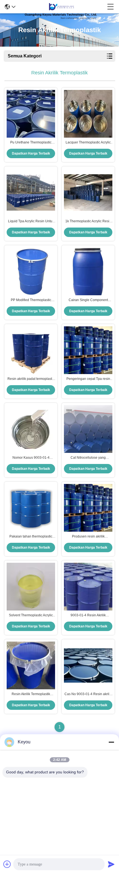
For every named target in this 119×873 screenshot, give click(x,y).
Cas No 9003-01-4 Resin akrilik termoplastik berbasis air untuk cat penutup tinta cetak (88, 694)
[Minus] (111, 742)
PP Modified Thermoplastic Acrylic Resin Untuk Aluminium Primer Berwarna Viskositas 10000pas (31, 300)
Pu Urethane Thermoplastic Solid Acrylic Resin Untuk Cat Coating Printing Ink (31, 142)
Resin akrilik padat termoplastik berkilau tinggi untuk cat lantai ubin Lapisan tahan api (31, 379)
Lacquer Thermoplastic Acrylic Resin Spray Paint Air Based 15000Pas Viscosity (88, 142)
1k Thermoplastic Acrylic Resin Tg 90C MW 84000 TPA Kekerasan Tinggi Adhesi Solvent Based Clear (88, 221)
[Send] (111, 864)
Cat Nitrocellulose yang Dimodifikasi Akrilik (88, 458)
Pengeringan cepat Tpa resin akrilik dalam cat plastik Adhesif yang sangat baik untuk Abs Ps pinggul (88, 379)
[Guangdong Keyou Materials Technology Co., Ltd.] (61, 6)
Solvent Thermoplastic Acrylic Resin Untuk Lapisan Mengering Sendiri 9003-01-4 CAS (31, 615)
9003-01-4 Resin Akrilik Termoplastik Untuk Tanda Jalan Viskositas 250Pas (88, 615)
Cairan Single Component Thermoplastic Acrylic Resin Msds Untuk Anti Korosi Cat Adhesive (88, 300)
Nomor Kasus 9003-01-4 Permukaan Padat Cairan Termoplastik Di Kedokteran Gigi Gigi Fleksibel (31, 458)
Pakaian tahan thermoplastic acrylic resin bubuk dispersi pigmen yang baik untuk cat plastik (30, 536)
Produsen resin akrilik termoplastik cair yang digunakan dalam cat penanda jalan (88, 536)
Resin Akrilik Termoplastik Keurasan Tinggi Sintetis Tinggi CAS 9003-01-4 (31, 694)
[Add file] (7, 864)
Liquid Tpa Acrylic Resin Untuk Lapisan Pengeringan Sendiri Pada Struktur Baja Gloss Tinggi (31, 221)
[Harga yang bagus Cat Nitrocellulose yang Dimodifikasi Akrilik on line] (88, 429)
